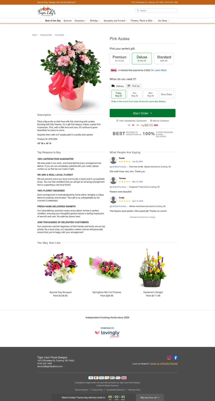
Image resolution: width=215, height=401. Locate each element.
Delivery (120, 86)
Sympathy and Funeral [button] (115, 20)
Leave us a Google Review (164, 363)
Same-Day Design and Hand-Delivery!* (56, 2)
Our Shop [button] (163, 20)
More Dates (166, 94)
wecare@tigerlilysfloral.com (50, 366)
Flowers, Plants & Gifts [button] (142, 20)
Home (34, 35)
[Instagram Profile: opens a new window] (169, 357)
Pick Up (135, 85)
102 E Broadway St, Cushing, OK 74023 (55, 360)
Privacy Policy (97, 390)
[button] (207, 388)
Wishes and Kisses (137, 206)
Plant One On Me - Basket (139, 166)
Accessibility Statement (115, 390)
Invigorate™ (134, 187)
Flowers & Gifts (46, 35)
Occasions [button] (80, 20)
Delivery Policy (134, 390)
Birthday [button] (94, 20)
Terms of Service (81, 390)
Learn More (160, 70)
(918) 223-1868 (44, 363)
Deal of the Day (53, 20)
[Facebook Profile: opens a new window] (176, 357)
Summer (68, 20)
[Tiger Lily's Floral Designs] (58, 11)
